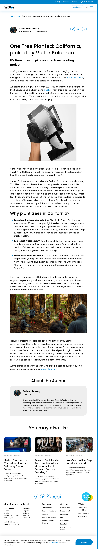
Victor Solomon (75, 77)
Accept (84, 542)
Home (12, 16)
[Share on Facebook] (67, 29)
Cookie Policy (83, 516)
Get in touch (77, 7)
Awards (45, 514)
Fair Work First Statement (65, 528)
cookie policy (53, 543)
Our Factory (64, 521)
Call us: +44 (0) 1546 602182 (82, 2)
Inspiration (64, 514)
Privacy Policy (83, 513)
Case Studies (65, 508)
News (19, 16)
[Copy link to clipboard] (84, 29)
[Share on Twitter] (72, 29)
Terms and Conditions (82, 509)
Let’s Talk (63, 524)
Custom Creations (49, 511)
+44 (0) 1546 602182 (11, 524)
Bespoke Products (49, 517)
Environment (65, 511)
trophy (47, 89)
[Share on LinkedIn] (78, 29)
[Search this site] (86, 7)
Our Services (47, 508)
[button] (91, 7)
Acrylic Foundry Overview (48, 522)
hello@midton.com (62, 2)
